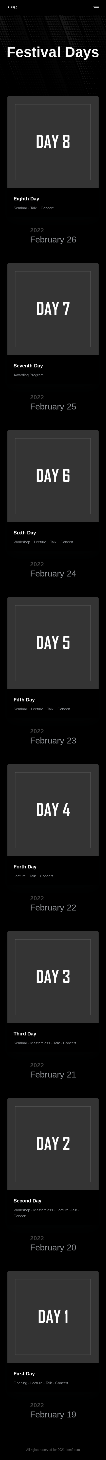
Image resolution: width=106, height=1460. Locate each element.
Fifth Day (24, 699)
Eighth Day (26, 198)
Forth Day (25, 866)
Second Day (27, 1200)
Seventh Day (28, 365)
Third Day (25, 1033)
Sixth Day (25, 532)
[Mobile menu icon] (96, 7)
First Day (24, 1373)
